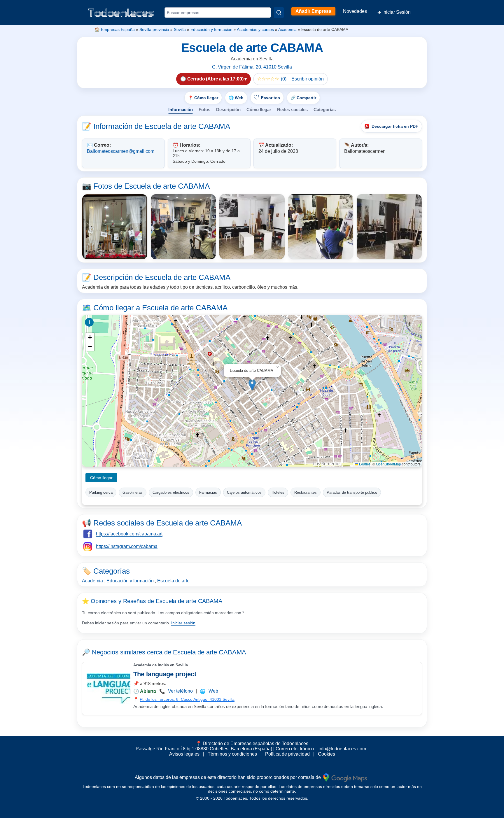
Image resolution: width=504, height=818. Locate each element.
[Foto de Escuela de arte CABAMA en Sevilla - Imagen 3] (252, 227)
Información (180, 109)
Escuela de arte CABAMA (209, 652)
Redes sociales (292, 109)
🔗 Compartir (303, 97)
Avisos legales (184, 754)
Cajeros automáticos (244, 492)
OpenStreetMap (388, 463)
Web (213, 691)
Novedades (355, 11)
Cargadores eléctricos (171, 492)
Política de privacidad (287, 754)
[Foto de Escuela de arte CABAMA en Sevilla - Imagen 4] (321, 227)
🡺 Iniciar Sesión (394, 12)
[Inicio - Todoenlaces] (121, 13)
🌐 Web (236, 97)
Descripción (228, 109)
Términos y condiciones (232, 754)
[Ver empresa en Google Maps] (345, 777)
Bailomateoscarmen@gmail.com (120, 151)
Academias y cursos (255, 29)
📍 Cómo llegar (203, 97)
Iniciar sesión (183, 623)
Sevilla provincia (154, 29)
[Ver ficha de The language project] (108, 688)
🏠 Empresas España (114, 29)
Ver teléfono (180, 691)
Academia (287, 29)
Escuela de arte (173, 580)
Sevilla (180, 29)
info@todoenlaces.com (342, 748)
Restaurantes (305, 492)
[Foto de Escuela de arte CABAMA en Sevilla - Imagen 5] (389, 227)
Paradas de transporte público (352, 492)
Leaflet (364, 463)
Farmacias (208, 492)
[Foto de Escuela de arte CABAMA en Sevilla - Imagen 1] (115, 227)
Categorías (325, 109)
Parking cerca (101, 492)
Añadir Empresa (313, 11)
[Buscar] (279, 12)
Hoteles (278, 492)
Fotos (204, 109)
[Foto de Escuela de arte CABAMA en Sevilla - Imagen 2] (183, 227)
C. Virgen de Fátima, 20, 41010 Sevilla (252, 66)
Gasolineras (133, 492)
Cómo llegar (258, 109)
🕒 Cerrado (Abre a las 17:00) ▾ (213, 78)
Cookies (326, 754)
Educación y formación (211, 29)
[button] (252, 385)
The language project (164, 674)
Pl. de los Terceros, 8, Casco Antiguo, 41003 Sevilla (187, 699)
